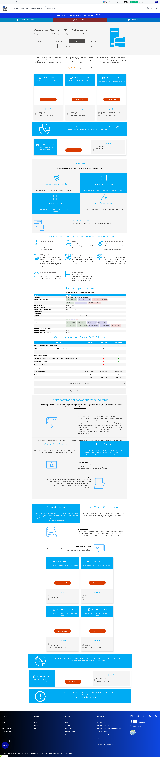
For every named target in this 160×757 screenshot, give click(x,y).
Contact (67, 725)
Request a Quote (36, 8)
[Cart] (157, 8)
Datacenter (77, 41)
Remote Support (70, 731)
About (35, 722)
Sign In (152, 8)
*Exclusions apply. (99, 16)
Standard (59, 41)
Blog (35, 728)
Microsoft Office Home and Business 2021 (109, 728)
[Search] (143, 8)
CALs (68, 46)
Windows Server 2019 (103, 735)
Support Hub (69, 728)
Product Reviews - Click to (79, 383)
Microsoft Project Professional (106, 741)
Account (4, 722)
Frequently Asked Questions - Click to (79, 391)
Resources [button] (24, 8)
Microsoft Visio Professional (105, 744)
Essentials (41, 41)
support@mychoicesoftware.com (88, 697)
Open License (94, 41)
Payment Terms (6, 731)
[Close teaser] (9, 741)
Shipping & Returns (7, 728)
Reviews (36, 725)
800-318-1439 (30, 2)
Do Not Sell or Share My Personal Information (59, 753)
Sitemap (67, 735)
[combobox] (95, 8)
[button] (5, 745)
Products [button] (15, 8)
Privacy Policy (41, 753)
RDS (91, 46)
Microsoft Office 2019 (103, 725)
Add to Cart (48, 99)
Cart (3, 725)
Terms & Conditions (30, 753)
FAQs (66, 722)
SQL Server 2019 (102, 738)
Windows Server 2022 (103, 731)
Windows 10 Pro (101, 722)
